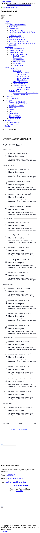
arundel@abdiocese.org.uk (14, 478)
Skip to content (6, 2)
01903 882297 (10, 475)
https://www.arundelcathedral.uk (15, 482)
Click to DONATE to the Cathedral (19, 5)
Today (20, 423)
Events (6, 138)
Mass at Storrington (16, 156)
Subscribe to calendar (19, 430)
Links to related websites (20, 485)
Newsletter (19, 491)
